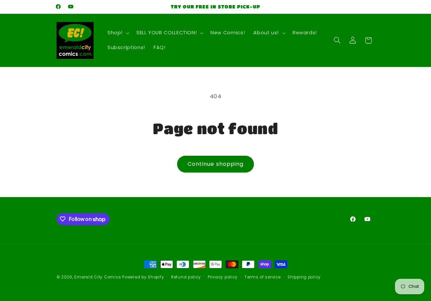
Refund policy (186, 277)
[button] (117, 33)
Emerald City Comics (97, 277)
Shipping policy (304, 277)
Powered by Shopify (143, 277)
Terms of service (262, 277)
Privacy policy (222, 277)
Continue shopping (215, 164)
